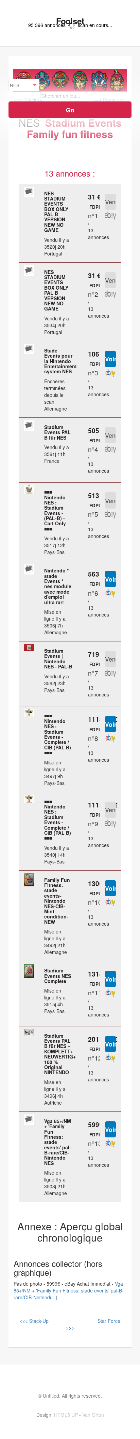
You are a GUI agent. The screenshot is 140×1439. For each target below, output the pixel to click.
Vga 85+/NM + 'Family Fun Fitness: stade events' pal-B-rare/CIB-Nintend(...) (69, 1290)
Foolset (70, 21)
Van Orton (93, 1414)
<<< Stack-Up (34, 1320)
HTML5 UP (66, 1414)
